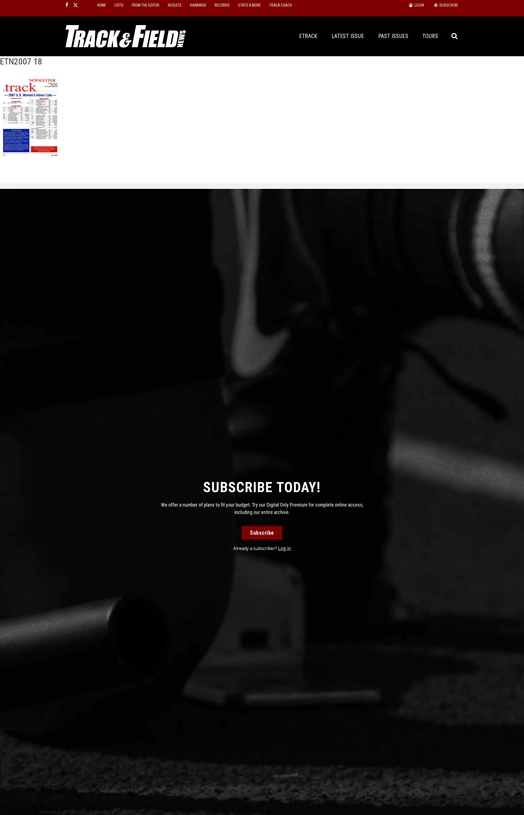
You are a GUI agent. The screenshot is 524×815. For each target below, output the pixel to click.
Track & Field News (126, 36)
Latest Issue (348, 36)
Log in (284, 548)
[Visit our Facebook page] (67, 5)
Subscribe (262, 533)
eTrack (308, 36)
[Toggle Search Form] (454, 36)
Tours (430, 36)
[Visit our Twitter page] (75, 5)
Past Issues (393, 36)
